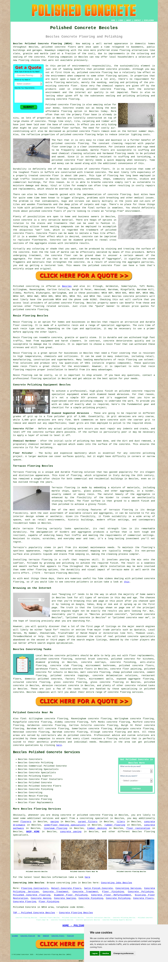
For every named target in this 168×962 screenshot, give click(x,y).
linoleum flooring (55, 828)
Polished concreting (26, 286)
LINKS (120, 20)
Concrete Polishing (141, 891)
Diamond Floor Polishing (70, 895)
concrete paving (70, 831)
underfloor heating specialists (65, 825)
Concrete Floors (143, 898)
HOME (113, 20)
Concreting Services (128, 888)
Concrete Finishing (91, 898)
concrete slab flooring (66, 665)
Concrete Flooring (24, 901)
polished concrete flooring (95, 815)
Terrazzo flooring (24, 472)
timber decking (97, 828)
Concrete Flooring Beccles (76, 912)
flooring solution (118, 738)
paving (55, 821)
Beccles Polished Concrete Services (46, 752)
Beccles (67, 286)
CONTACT (137, 20)
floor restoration (138, 828)
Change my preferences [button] (123, 953)
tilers (121, 821)
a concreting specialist (92, 818)
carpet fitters (88, 821)
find (23, 718)
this (126, 582)
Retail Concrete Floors (66, 888)
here (59, 745)
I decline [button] (105, 953)
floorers (25, 821)
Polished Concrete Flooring (31, 895)
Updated (46, 936)
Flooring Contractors (34, 888)
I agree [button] (95, 953)
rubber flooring (115, 825)
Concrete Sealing (65, 898)
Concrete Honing (41, 898)
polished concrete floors (136, 665)
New (39, 936)
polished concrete (54, 47)
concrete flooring (101, 72)
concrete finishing (123, 662)
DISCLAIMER (149, 20)
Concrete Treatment (56, 891)
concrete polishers (135, 296)
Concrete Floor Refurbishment (111, 895)
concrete (66, 303)
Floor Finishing (113, 891)
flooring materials (66, 82)
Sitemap (15, 936)
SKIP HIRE (32, 831)
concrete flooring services (125, 692)
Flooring (70, 936)
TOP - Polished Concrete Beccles (34, 912)
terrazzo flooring (121, 510)
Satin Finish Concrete (98, 888)
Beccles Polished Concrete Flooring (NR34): (43, 43)
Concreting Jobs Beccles (116, 883)
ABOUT (128, 20)
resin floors (28, 366)
